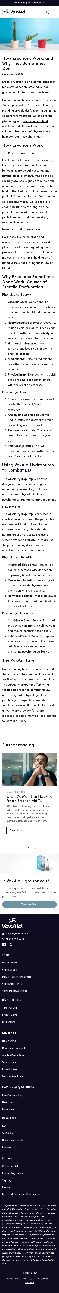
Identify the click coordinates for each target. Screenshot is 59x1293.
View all (53, 746)
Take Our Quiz (9, 1008)
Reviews (6, 1147)
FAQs (5, 1126)
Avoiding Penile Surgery (14, 1055)
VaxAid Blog (8, 1133)
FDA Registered (41, 1279)
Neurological (8, 1109)
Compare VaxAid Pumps (14, 991)
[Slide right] (36, 848)
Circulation (7, 1102)
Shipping (6, 1180)
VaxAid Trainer (9, 963)
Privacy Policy (30, 1257)
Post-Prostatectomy (12, 1095)
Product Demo (9, 1015)
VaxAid (33, 1273)
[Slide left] (23, 848)
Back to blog (31, 733)
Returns (6, 1187)
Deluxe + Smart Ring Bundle (16, 977)
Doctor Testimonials (12, 1140)
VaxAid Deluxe (9, 970)
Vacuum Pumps (10, 1062)
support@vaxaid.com (17, 934)
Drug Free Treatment (13, 1048)
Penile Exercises (10, 1069)
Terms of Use (26, 1279)
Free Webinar (9, 1022)
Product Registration (12, 1173)
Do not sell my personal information (21, 1194)
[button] (54, 12)
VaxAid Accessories (12, 984)
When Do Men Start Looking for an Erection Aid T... (29, 799)
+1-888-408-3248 (15, 939)
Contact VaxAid (10, 1166)
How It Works (9, 1041)
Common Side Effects (13, 1076)
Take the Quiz (28, 904)
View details (17, 830)
